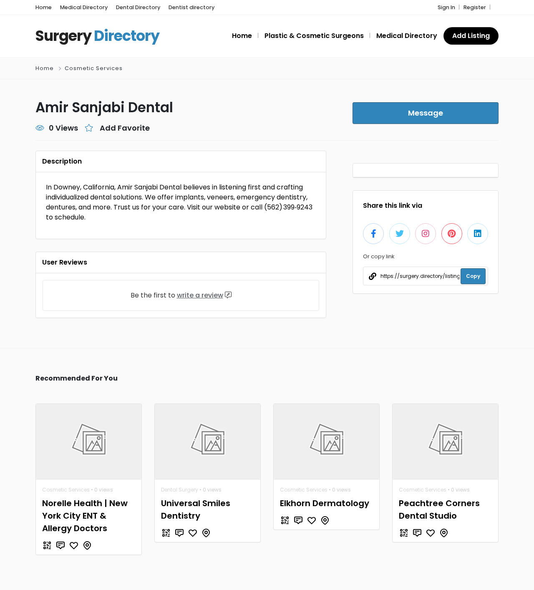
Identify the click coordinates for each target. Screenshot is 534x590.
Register (474, 7)
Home (44, 68)
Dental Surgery (179, 489)
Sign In (446, 7)
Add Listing (471, 35)
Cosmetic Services (94, 68)
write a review (200, 295)
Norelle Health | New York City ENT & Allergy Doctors (85, 515)
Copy (473, 276)
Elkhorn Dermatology (324, 503)
